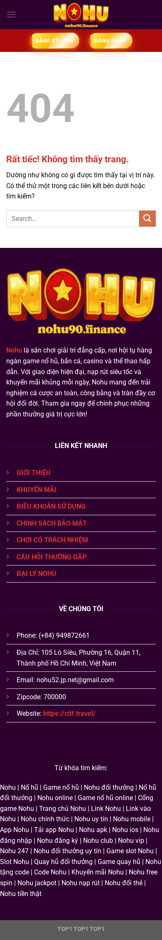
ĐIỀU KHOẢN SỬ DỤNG (51, 506)
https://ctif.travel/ (69, 713)
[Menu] (11, 14)
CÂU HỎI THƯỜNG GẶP (51, 557)
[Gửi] (147, 219)
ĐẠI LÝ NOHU (36, 574)
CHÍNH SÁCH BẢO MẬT (52, 523)
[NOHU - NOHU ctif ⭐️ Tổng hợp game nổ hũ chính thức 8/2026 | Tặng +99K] (81, 14)
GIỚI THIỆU (34, 473)
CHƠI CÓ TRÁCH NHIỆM (52, 540)
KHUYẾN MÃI (36, 490)
